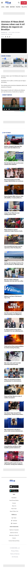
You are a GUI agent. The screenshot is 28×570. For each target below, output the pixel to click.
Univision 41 (4, 32)
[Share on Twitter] (7, 36)
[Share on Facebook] (5, 36)
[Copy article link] (9, 36)
